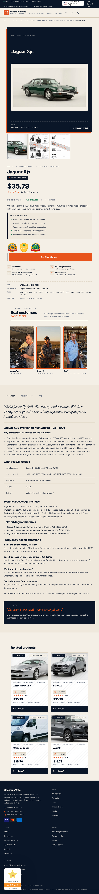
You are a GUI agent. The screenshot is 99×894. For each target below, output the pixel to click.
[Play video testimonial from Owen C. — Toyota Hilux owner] (49, 347)
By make (55, 798)
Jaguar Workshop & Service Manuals (34, 289)
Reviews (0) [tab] (27, 396)
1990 (78, 292)
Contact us (8, 836)
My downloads (10, 845)
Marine (55, 811)
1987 (62, 292)
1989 (72, 292)
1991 (83, 292)
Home (6, 20)
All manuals (56, 794)
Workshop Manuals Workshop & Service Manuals (42, 20)
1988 (67, 292)
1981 (21, 292)
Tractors (55, 816)
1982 (36, 292)
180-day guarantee (60, 832)
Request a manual (11, 840)
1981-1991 (28, 292)
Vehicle (14, 20)
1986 (57, 292)
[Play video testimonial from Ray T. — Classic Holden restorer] (75, 347)
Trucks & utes (57, 807)
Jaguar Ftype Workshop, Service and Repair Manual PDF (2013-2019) (38, 530)
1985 (51, 292)
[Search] (66, 12)
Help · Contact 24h (90, 3)
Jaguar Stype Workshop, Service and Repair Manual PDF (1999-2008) (38, 533)
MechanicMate (18, 11)
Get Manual (18, 709)
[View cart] (78, 12)
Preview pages (80, 128)
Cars (54, 802)
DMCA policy (57, 845)
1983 (41, 292)
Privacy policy (58, 836)
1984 (46, 292)
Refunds (7, 849)
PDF (25, 295)
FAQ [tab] (40, 396)
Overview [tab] (10, 396)
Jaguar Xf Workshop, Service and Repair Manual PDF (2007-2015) (37, 527)
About (6, 832)
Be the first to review (29, 192)
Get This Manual (49, 257)
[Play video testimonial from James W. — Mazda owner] (22, 347)
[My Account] (72, 12)
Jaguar (69, 20)
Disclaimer (8, 853)
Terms (54, 840)
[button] (49, 87)
